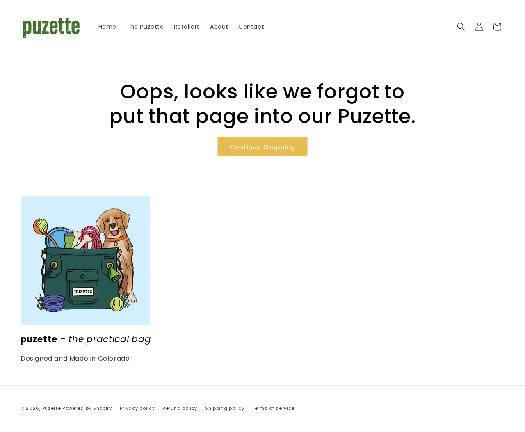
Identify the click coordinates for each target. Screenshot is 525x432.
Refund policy (179, 408)
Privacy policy (137, 408)
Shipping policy (224, 408)
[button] (461, 27)
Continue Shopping (262, 146)
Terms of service (273, 408)
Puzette (51, 408)
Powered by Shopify (87, 408)
